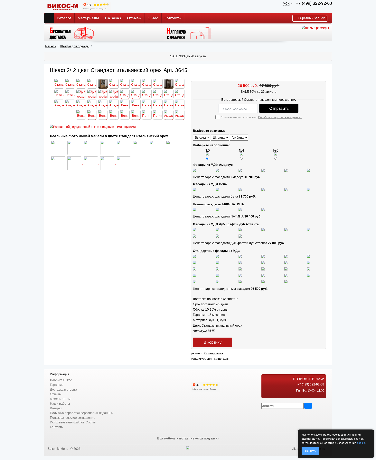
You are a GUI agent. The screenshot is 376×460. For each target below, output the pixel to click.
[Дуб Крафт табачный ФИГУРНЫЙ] (194, 229)
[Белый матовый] (217, 170)
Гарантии (56, 384)
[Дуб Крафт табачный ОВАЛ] (217, 229)
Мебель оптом (60, 399)
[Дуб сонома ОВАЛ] (285, 262)
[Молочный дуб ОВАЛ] (308, 275)
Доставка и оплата (63, 389)
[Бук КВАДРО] (217, 262)
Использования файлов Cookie (73, 422)
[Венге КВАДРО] (217, 281)
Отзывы (134, 18)
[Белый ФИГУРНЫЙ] (285, 281)
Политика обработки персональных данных (81, 413)
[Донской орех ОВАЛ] (285, 268)
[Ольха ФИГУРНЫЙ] (240, 275)
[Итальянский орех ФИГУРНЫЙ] (194, 268)
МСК (286, 3)
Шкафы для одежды (74, 46)
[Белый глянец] (194, 170)
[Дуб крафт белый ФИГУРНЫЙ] (263, 229)
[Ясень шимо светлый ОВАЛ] (217, 256)
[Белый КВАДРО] (263, 281)
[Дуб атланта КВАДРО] (217, 235)
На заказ (113, 18)
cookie (361, 442)
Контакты (173, 18)
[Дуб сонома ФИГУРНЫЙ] (308, 262)
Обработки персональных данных (280, 117)
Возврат (56, 408)
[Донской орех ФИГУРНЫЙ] (308, 268)
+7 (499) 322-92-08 (314, 3)
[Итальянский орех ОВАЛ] (240, 268)
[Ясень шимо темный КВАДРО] (263, 256)
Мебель (50, 46)
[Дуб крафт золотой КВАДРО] (285, 229)
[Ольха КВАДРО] (194, 275)
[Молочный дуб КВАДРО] (285, 275)
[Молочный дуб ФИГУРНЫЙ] (263, 275)
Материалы (88, 18)
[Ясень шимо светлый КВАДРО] (194, 256)
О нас (153, 18)
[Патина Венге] (217, 209)
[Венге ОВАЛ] (240, 281)
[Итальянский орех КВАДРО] (217, 268)
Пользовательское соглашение (72, 417)
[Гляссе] (240, 170)
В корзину (212, 342)
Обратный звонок (311, 18)
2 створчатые (213, 353)
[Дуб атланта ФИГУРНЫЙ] (194, 235)
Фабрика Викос (61, 380)
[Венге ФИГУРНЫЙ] (194, 281)
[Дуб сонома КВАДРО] (263, 262)
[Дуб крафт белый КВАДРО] (240, 229)
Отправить (279, 108)
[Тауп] (308, 170)
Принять (310, 450)
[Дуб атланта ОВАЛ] (240, 235)
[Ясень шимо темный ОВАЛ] (285, 256)
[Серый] (285, 170)
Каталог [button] (64, 18)
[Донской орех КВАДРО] (263, 268)
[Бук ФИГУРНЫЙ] (194, 262)
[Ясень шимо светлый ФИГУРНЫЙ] (240, 256)
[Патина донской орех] (263, 209)
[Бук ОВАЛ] (240, 262)
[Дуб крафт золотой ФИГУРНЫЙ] (308, 229)
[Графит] (263, 170)
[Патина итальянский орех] (240, 209)
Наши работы (60, 403)
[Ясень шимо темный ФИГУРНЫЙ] (308, 256)
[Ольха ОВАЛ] (217, 275)
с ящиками (222, 358)
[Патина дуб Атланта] (194, 209)
